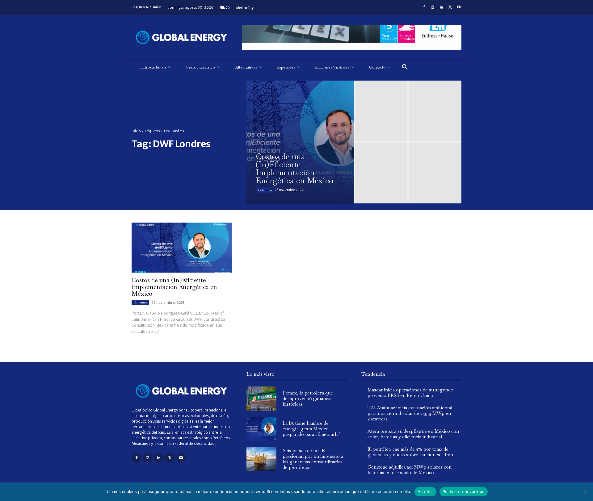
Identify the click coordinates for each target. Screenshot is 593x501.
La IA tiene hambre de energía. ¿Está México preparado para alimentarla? (311, 428)
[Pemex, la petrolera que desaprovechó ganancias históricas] (261, 398)
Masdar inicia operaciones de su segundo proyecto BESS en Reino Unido (410, 392)
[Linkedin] (441, 7)
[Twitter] (450, 7)
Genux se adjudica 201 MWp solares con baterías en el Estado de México (410, 469)
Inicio (136, 131)
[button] (405, 67)
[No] (585, 492)
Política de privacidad (464, 491)
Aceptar (425, 491)
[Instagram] (432, 7)
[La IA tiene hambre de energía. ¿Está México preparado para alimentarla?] (261, 429)
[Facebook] (424, 7)
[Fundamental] (351, 37)
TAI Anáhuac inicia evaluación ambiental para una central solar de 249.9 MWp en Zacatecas (410, 413)
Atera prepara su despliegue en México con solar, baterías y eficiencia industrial (413, 434)
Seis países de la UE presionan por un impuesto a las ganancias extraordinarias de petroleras (313, 459)
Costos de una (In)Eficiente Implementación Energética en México (174, 287)
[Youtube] (458, 7)
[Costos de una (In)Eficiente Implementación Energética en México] (300, 142)
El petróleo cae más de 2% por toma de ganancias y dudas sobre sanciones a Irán (410, 451)
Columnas (265, 190)
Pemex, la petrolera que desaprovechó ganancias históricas (308, 398)
